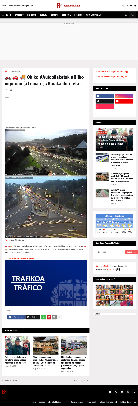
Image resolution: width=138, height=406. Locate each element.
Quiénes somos (76, 402)
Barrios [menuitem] (18, 15)
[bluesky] (124, 106)
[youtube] (131, 6)
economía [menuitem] (66, 15)
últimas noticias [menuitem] (93, 15)
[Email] (54, 317)
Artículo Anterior (10, 380)
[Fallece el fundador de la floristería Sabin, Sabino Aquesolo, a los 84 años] (17, 345)
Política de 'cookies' (128, 402)
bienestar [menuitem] (31, 15)
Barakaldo (15, 71)
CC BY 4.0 (110, 269)
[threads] (124, 111)
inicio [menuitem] (8, 15)
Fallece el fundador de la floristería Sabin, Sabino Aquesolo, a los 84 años (15, 360)
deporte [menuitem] (54, 15)
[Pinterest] (49, 317)
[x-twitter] (127, 6)
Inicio (7, 71)
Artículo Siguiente (81, 380)
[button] (4, 14)
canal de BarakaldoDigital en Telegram (111, 76)
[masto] (105, 111)
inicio (4, 6)
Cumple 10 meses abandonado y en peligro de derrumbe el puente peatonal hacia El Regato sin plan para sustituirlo (122, 195)
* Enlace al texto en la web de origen (19, 258)
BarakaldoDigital (102, 266)
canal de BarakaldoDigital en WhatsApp (112, 71)
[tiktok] (105, 106)
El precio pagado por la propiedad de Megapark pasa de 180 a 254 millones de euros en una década (45, 361)
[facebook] (123, 6)
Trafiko (8, 240)
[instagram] (124, 96)
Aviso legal (91, 402)
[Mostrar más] (59, 317)
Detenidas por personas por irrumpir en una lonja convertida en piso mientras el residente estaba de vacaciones (122, 159)
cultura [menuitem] (43, 15)
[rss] (135, 6)
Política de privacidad (108, 402)
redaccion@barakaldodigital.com (21, 6)
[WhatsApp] (43, 317)
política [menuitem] (78, 15)
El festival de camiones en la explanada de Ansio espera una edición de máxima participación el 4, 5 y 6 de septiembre (73, 363)
